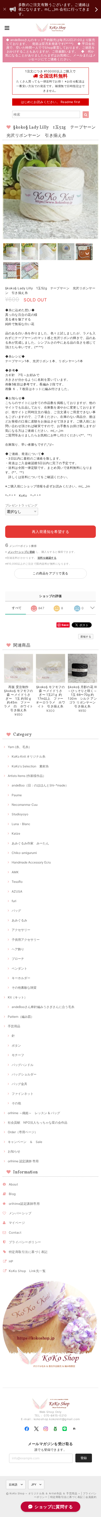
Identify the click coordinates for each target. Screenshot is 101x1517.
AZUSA (17, 891)
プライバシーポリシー (25, 1242)
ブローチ (18, 959)
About (13, 1184)
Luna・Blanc (21, 824)
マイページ (17, 1223)
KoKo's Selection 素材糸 (30, 766)
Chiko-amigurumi (24, 853)
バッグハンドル (22, 1065)
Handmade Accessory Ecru (31, 862)
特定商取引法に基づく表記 (28, 1252)
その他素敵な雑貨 (24, 987)
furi (14, 901)
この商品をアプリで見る (50, 573)
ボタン (16, 1045)
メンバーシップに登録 (21, 551)
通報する (85, 636)
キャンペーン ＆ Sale (25, 1142)
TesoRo (17, 882)
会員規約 (90, 1496)
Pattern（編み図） (21, 1017)
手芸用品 (14, 1026)
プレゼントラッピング (21, 505)
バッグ (16, 910)
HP (11, 1261)
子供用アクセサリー (26, 940)
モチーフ (18, 1055)
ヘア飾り (18, 949)
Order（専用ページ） (23, 1132)
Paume (17, 795)
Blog (12, 1194)
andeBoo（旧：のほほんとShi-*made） (40, 785)
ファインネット (22, 1094)
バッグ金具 (19, 1084)
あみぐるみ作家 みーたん (30, 843)
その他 (16, 1103)
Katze (16, 833)
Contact (15, 1232)
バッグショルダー (24, 1074)
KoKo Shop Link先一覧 (27, 1271)
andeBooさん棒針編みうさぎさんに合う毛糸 (43, 1007)
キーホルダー (21, 978)
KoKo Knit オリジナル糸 (28, 756)
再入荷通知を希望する (50, 531)
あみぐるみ (19, 920)
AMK (15, 872)
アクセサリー (21, 930)
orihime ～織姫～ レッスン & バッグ (34, 1113)
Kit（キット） (17, 997)
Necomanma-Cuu (25, 805)
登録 (84, 1458)
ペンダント (19, 968)
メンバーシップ (20, 1213)
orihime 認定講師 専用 (23, 1161)
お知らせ (14, 1151)
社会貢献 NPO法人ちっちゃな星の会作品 (37, 1122)
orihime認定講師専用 (24, 1204)
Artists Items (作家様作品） (27, 776)
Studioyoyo (20, 814)
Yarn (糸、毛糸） (20, 747)
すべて (16, 607)
